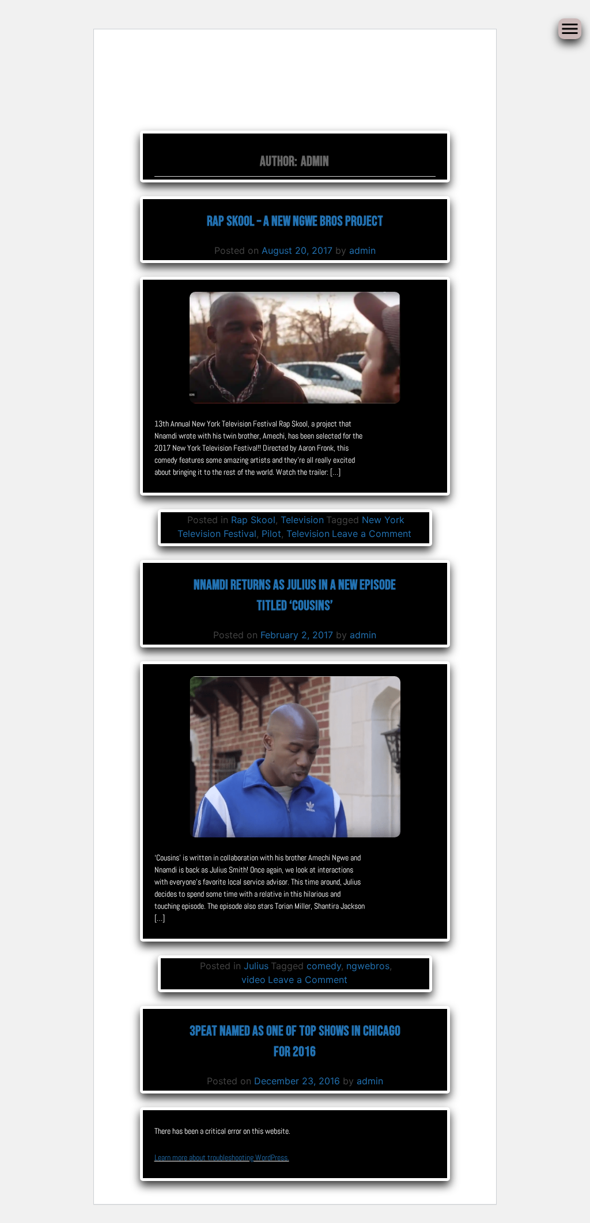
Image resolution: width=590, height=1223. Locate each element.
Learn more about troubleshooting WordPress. (221, 1157)
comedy (324, 965)
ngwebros (367, 965)
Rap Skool (253, 519)
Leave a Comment (371, 533)
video (253, 979)
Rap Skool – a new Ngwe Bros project (295, 221)
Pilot (271, 533)
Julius (256, 965)
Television (302, 519)
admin (362, 250)
